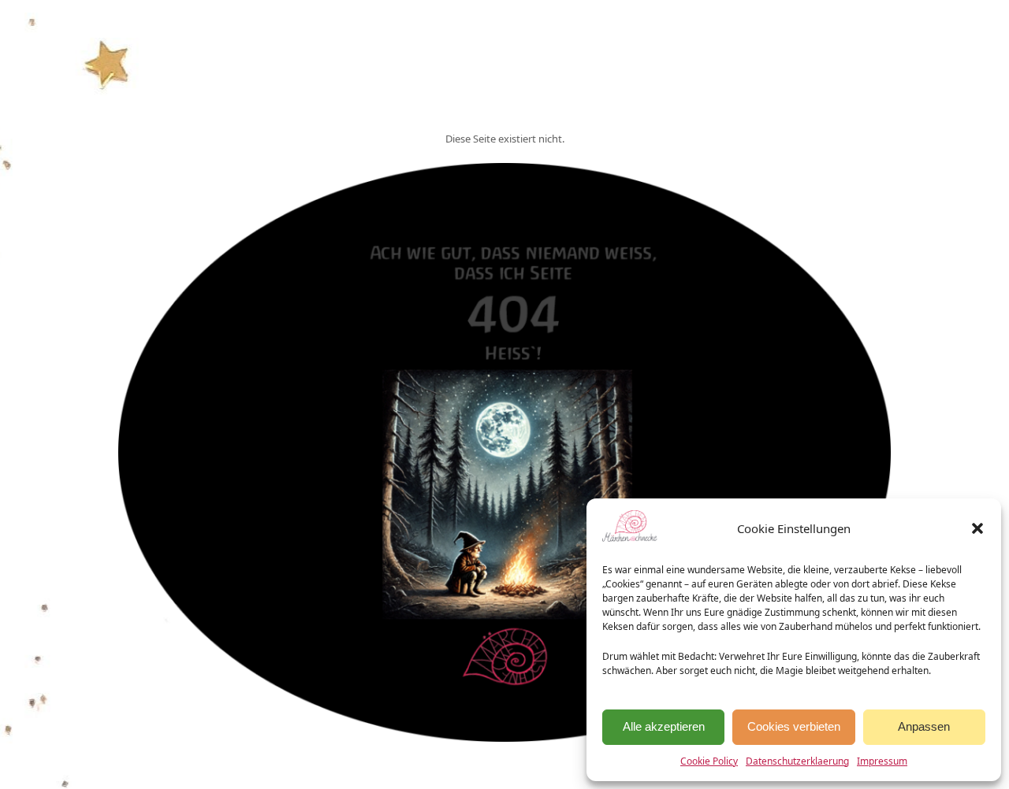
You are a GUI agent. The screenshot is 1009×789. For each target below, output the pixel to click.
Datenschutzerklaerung (797, 761)
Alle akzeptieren (664, 726)
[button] (977, 528)
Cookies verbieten (793, 726)
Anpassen (924, 726)
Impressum (882, 761)
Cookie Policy (709, 761)
